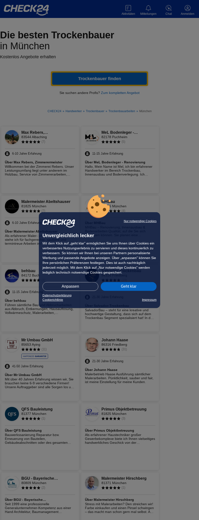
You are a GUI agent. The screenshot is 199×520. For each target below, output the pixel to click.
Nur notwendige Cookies (140, 221)
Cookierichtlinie (52, 300)
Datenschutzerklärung (57, 295)
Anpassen (70, 286)
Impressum (149, 300)
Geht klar (128, 286)
